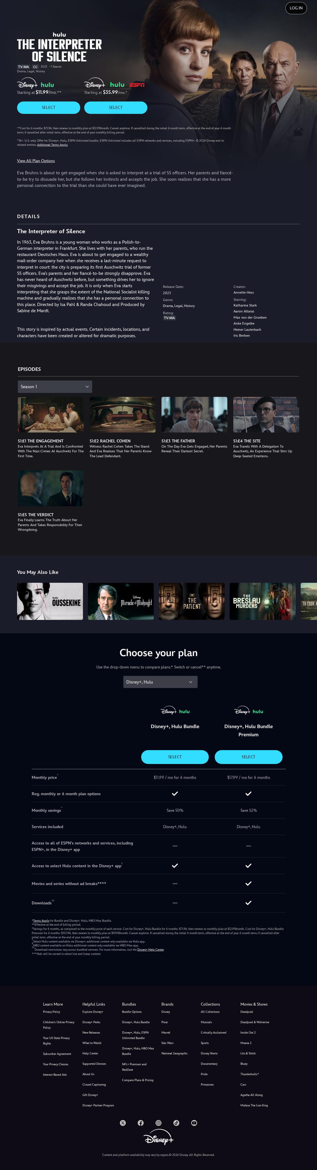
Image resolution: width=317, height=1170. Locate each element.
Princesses (207, 1084)
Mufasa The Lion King (254, 1105)
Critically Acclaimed (213, 1032)
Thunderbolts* (249, 1074)
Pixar (164, 1022)
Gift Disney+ (90, 1095)
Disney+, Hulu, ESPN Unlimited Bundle (135, 1035)
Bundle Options (132, 1012)
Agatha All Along (251, 1095)
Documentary (209, 1064)
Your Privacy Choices (55, 1064)
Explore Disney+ (92, 1012)
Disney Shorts (209, 1053)
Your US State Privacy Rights (56, 1040)
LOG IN (296, 8)
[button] (99, 1004)
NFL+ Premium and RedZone (134, 1067)
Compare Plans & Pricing (138, 1080)
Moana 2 (245, 1043)
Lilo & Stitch (248, 1053)
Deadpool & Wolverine (254, 1022)
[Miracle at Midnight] (121, 601)
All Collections (210, 1012)
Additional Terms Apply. (52, 145)
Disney (165, 1012)
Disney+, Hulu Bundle (136, 1022)
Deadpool (246, 1012)
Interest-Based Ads (55, 1074)
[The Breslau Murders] (262, 601)
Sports (205, 1043)
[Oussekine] (50, 601)
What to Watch (91, 1043)
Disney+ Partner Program (98, 1105)
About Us (88, 1074)
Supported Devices (94, 1064)
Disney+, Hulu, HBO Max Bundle (138, 1051)
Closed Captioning (94, 1084)
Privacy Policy (51, 1012)
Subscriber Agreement (57, 1054)
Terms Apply (41, 920)
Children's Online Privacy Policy (58, 1024)
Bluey (243, 1064)
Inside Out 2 (248, 1032)
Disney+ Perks (91, 1022)
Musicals (206, 1022)
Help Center (90, 1053)
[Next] (307, 600)
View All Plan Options (36, 160)
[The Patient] (192, 601)
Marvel (165, 1032)
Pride (204, 1074)
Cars (243, 1084)
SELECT (48, 107)
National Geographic (174, 1053)
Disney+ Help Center (150, 949)
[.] (123, 1123)
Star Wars (167, 1043)
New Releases (91, 1032)
